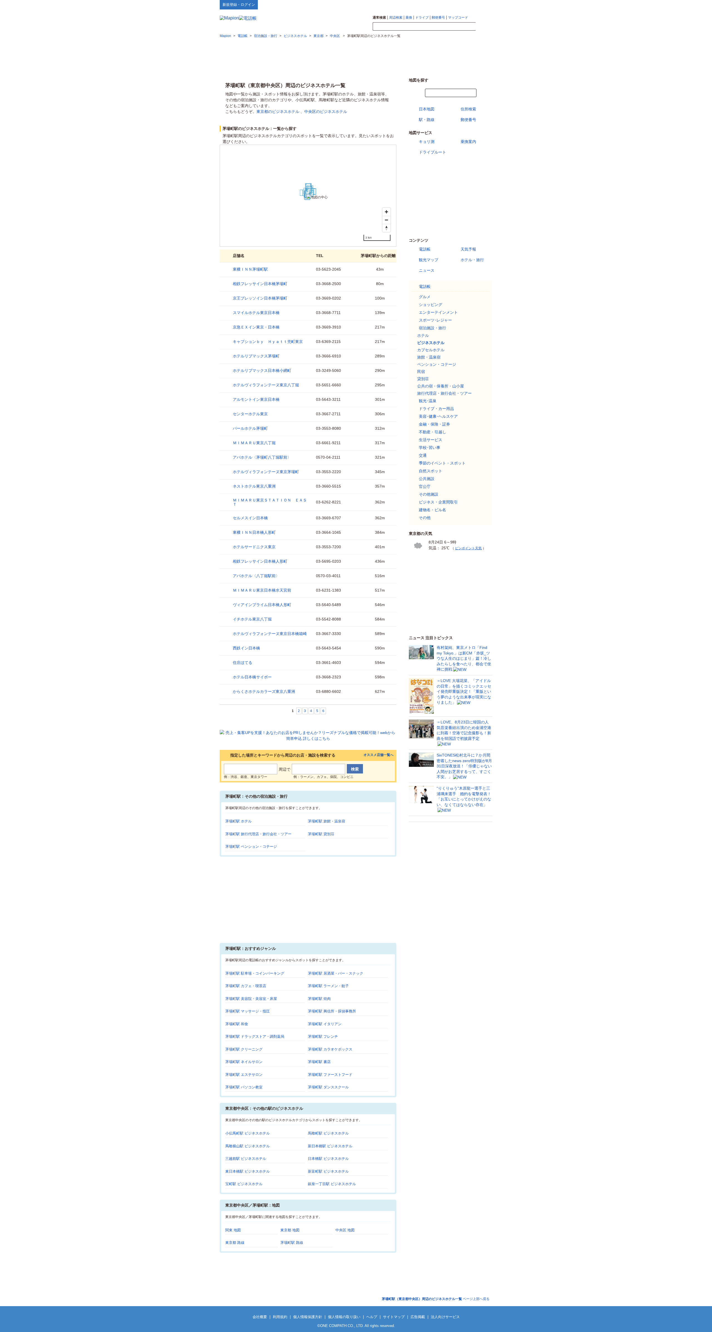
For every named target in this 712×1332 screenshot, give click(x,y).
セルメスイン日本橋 (250, 518)
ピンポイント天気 (468, 548)
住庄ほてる (242, 662)
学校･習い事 (429, 447)
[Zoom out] (386, 220)
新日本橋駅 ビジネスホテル (330, 1146)
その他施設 (428, 494)
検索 (484, 26)
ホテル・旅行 (472, 260)
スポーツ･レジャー (435, 320)
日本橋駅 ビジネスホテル (328, 1158)
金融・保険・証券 (434, 424)
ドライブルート (432, 152)
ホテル (423, 335)
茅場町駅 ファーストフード (330, 1074)
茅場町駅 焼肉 (319, 999)
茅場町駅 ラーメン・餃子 (328, 986)
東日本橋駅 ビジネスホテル (247, 1171)
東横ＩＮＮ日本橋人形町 (254, 532)
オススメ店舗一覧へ (379, 755)
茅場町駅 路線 (291, 1242)
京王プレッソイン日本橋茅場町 (260, 298)
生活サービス (430, 440)
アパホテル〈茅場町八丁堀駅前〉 (262, 457)
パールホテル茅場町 (250, 428)
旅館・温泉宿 (429, 357)
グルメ (425, 297)
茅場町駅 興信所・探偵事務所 (332, 1011)
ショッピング (430, 304)
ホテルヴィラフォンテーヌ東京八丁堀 (266, 385)
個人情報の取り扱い (344, 1317)
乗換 (409, 17)
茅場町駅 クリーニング (244, 1049)
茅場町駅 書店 (319, 1062)
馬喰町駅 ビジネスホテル (328, 1133)
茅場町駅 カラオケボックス (330, 1049)
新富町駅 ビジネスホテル (328, 1171)
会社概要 (260, 1317)
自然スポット (430, 471)
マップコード (458, 17)
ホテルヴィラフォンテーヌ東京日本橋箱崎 (270, 633)
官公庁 (425, 486)
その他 (425, 517)
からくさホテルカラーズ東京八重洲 (264, 691)
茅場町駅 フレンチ (323, 1036)
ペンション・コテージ (436, 364)
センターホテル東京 (250, 414)
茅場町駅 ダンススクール (328, 1087)
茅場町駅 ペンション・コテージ (251, 846)
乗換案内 (468, 141)
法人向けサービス (445, 1317)
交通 (423, 455)
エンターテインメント (438, 312)
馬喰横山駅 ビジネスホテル (247, 1146)
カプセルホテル (430, 350)
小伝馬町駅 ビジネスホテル (247, 1133)
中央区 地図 (345, 1230)
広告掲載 (418, 1317)
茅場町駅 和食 (236, 1024)
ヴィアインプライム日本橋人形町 (262, 604)
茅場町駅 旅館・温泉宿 (326, 821)
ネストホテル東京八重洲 (254, 486)
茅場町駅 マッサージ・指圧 (247, 1011)
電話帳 (425, 249)
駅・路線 (426, 119)
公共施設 (426, 478)
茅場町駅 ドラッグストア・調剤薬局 (254, 1036)
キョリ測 (426, 141)
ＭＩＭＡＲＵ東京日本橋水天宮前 (262, 590)
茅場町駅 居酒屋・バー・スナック (335, 973)
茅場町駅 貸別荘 (321, 834)
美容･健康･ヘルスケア (438, 416)
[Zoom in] (386, 212)
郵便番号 (438, 17)
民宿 (421, 371)
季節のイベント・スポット (442, 463)
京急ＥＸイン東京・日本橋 (256, 327)
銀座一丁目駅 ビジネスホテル (332, 1184)
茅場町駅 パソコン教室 (244, 1087)
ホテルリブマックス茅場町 (256, 356)
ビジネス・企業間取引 (438, 502)
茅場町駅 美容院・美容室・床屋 (251, 999)
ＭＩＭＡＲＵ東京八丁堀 (254, 443)
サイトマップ (483, 4)
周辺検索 (395, 17)
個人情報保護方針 (307, 1317)
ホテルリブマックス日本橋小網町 (262, 370)
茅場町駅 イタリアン (325, 1024)
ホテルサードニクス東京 (254, 547)
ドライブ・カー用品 (436, 408)
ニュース (426, 270)
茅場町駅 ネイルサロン (244, 1062)
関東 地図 (233, 1230)
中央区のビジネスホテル (325, 111)
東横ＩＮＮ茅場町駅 (250, 269)
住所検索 (468, 109)
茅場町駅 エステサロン (244, 1074)
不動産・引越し (432, 432)
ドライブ (422, 17)
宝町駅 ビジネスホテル (244, 1184)
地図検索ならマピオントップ (438, 4)
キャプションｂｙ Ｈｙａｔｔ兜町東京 (268, 341)
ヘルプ (465, 4)
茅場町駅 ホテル (238, 821)
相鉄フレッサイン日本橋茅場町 (260, 283)
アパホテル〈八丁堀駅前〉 (256, 576)
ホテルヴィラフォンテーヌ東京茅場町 (266, 471)
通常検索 (379, 17)
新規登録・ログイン (238, 5)
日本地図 (426, 109)
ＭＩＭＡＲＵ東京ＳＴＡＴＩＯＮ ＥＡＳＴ (270, 502)
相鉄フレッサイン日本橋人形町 (260, 561)
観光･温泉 (427, 401)
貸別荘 (423, 379)
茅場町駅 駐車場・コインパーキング (254, 973)
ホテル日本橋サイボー (252, 677)
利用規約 (280, 1317)
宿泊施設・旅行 (432, 328)
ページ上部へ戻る (436, 1299)
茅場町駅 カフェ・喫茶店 (245, 986)
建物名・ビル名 (432, 510)
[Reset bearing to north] (386, 228)
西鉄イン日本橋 (246, 648)
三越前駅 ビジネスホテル (245, 1158)
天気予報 (468, 249)
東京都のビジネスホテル (277, 111)
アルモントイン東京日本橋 (256, 399)
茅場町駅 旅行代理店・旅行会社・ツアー (258, 834)
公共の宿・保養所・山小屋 (440, 386)
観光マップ (428, 260)
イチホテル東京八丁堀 (252, 619)
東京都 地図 (290, 1230)
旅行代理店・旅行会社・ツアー (444, 393)
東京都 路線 (234, 1242)
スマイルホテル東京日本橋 (256, 312)
